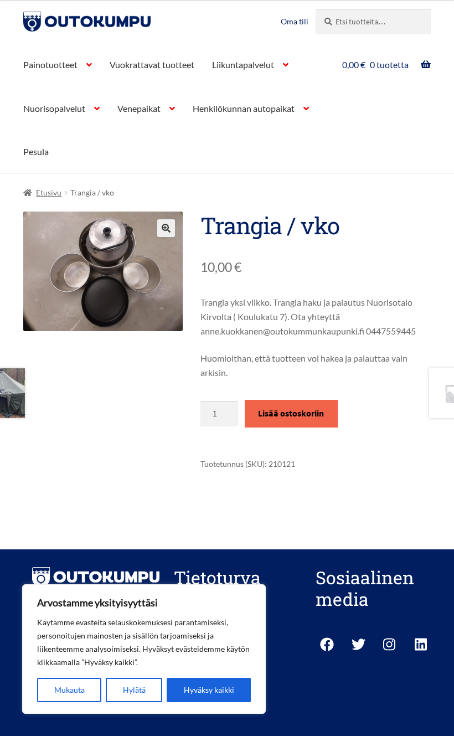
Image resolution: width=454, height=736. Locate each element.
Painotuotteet (50, 64)
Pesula (36, 151)
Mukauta (69, 689)
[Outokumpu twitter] (358, 644)
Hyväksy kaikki (209, 689)
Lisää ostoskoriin (291, 413)
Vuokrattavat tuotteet (152, 64)
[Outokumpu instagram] (390, 644)
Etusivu (48, 192)
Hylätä (134, 689)
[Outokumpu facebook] (327, 644)
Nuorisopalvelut (54, 108)
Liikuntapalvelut (243, 64)
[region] (144, 649)
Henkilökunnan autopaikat (244, 108)
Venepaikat (139, 108)
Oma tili (294, 21)
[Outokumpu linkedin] (422, 644)
